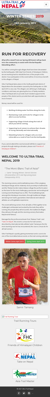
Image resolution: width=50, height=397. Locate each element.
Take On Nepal (7, 222)
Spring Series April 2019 (35, 241)
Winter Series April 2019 (15, 241)
